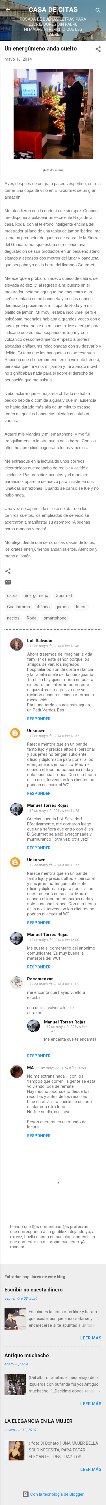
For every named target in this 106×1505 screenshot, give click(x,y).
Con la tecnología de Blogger (56, 1494)
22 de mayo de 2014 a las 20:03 (61, 1068)
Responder (39, 719)
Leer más (90, 1338)
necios (13, 618)
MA (30, 1067)
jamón (63, 606)
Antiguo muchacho (27, 1355)
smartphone (55, 618)
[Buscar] (98, 11)
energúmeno (36, 595)
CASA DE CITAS (53, 10)
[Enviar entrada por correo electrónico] (8, 584)
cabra (12, 595)
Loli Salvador (40, 640)
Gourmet (64, 595)
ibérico (43, 606)
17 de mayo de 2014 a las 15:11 (54, 865)
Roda (31, 618)
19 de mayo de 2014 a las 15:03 (54, 984)
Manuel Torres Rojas (47, 805)
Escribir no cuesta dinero (34, 1290)
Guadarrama (18, 606)
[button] (98, 50)
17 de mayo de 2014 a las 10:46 (54, 646)
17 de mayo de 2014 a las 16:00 (54, 940)
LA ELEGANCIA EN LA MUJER (38, 1421)
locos (81, 606)
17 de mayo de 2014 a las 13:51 (54, 736)
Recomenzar (40, 978)
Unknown (36, 730)
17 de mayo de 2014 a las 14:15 (54, 810)
